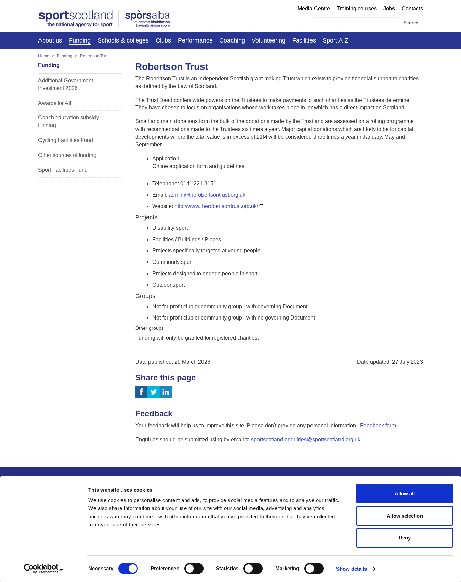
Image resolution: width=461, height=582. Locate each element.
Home (43, 56)
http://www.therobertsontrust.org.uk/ (216, 206)
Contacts (412, 8)
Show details (351, 569)
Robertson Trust (94, 56)
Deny (405, 538)
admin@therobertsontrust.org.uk (207, 195)
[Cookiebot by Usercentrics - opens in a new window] (43, 569)
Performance (195, 40)
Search (410, 22)
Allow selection (405, 516)
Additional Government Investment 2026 (65, 84)
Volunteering (269, 40)
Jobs (389, 8)
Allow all (405, 493)
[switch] (194, 568)
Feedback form (378, 425)
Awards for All (54, 103)
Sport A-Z (335, 40)
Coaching (232, 40)
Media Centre (314, 8)
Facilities (304, 40)
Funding (80, 40)
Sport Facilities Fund (63, 170)
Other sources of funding (67, 155)
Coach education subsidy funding (68, 121)
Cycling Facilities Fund (65, 140)
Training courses (357, 8)
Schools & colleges (123, 40)
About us (50, 40)
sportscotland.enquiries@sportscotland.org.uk (305, 439)
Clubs (163, 40)
